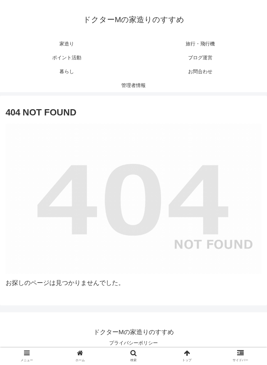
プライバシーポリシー (133, 343)
